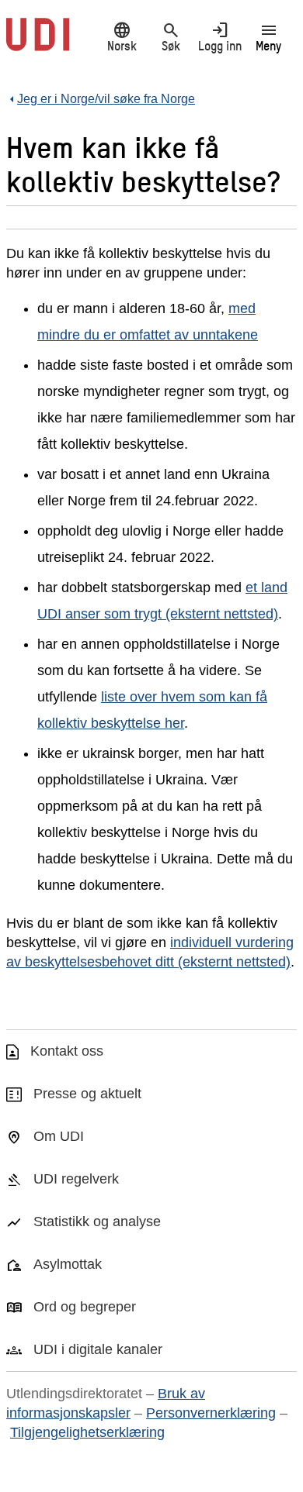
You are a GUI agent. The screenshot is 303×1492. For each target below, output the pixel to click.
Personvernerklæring (211, 1413)
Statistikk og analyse (97, 1221)
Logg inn (220, 36)
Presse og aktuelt (87, 1093)
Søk (171, 36)
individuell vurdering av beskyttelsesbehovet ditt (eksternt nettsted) (150, 952)
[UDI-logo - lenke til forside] (37, 42)
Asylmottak (67, 1264)
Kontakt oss (66, 1051)
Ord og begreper (84, 1307)
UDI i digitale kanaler (97, 1349)
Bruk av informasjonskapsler (105, 1403)
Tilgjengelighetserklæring (87, 1432)
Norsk (122, 36)
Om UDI (58, 1136)
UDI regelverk (76, 1179)
